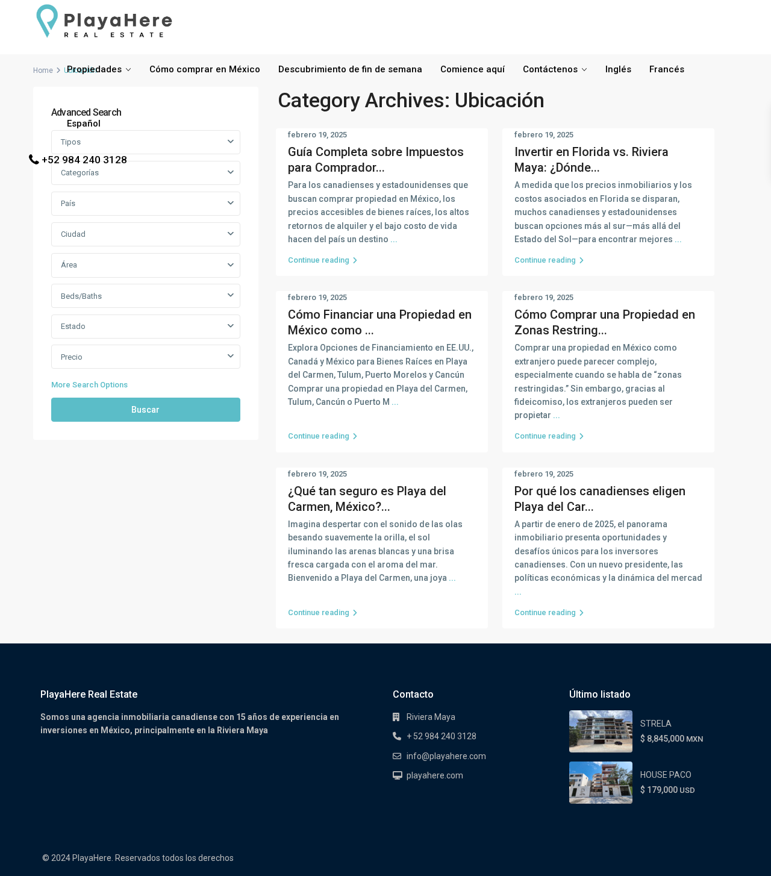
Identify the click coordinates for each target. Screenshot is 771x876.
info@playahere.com (446, 756)
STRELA (656, 723)
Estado (73, 326)
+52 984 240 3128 (84, 160)
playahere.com (435, 775)
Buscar (145, 410)
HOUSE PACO (665, 775)
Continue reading (318, 259)
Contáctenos (550, 69)
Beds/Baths (81, 296)
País (68, 203)
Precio (72, 356)
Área (69, 264)
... (394, 239)
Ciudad (73, 234)
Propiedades (94, 69)
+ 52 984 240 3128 (441, 736)
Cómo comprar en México (204, 69)
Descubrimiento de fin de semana (350, 69)
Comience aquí (472, 69)
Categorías (80, 172)
